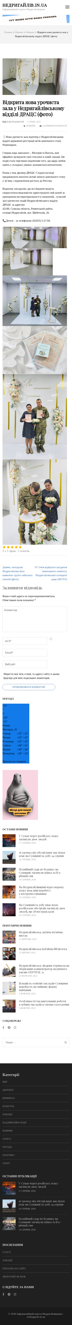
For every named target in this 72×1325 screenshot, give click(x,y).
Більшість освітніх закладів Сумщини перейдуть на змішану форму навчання (43, 987)
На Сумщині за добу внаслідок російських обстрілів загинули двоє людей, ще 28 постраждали (42, 908)
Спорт (6, 1163)
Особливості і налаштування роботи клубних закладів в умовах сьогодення (44, 1002)
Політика (9, 1155)
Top (69, 1322)
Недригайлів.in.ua (25, 5)
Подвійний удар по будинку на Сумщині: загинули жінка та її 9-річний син (40, 873)
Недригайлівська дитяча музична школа (41, 933)
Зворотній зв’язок (14, 1276)
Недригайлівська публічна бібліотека (43, 949)
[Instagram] (15, 1027)
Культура (8, 1106)
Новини (30, 126)
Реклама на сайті (14, 1268)
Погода (7, 1147)
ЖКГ (5, 1082)
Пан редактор (15, 122)
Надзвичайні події (14, 1122)
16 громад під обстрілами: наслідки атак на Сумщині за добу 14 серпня (42, 854)
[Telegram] (9, 1027)
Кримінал (9, 1098)
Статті (7, 1252)
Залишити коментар (55, 126)
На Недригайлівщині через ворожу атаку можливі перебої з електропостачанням (41, 890)
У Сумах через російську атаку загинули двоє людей (38, 837)
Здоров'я (8, 1090)
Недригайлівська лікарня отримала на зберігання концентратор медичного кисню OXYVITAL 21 (44, 969)
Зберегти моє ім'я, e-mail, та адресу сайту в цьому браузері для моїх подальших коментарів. (31, 676)
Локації (7, 1114)
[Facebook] (3, 1027)
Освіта (7, 1139)
